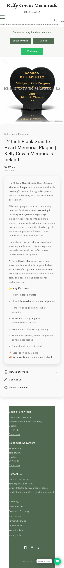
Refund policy (16, 530)
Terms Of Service (17, 521)
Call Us (43, 41)
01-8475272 (25, 480)
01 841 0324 (28, 484)
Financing (13, 501)
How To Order (16, 506)
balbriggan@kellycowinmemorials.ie (35, 492)
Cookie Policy (15, 526)
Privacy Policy (16, 535)
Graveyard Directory (19, 511)
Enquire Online (20, 41)
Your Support (15, 516)
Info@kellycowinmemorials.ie (32, 488)
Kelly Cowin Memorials (34, 562)
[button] (55, 20)
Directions (14, 434)
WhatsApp (32, 51)
